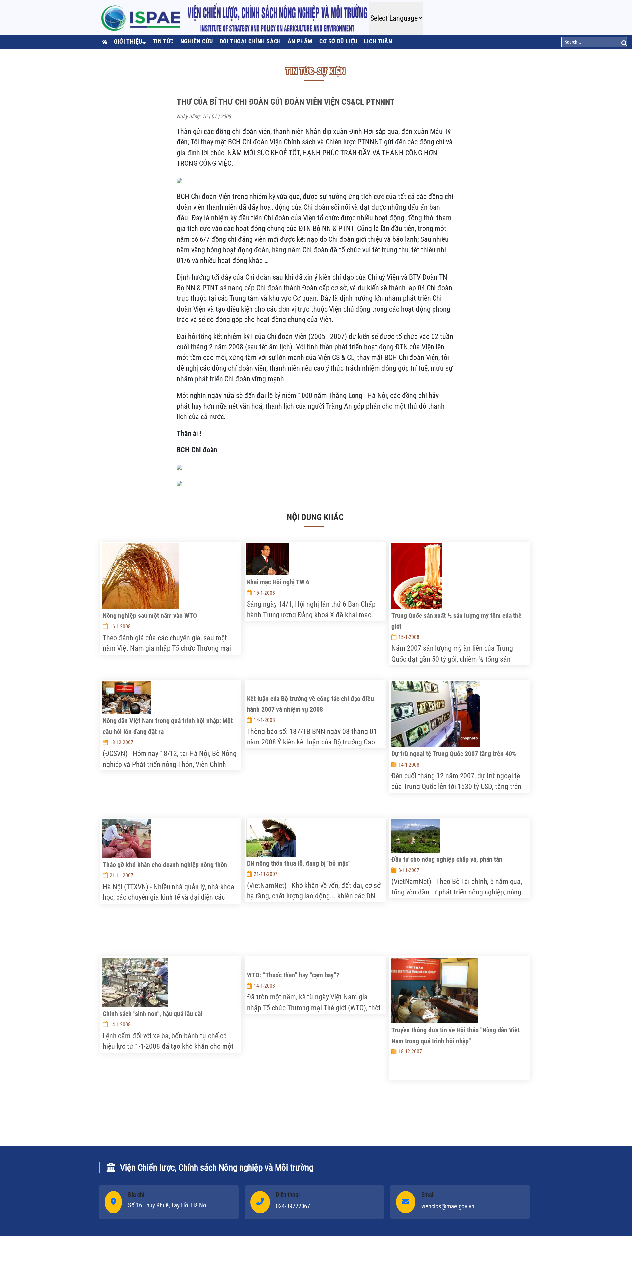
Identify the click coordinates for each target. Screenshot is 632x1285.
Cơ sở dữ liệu (338, 41)
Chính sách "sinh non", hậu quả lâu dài (152, 1014)
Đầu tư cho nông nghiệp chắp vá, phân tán (446, 859)
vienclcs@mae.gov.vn (447, 1206)
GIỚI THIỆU (128, 41)
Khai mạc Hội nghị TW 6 (278, 582)
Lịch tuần (378, 41)
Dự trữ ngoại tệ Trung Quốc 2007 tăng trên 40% (453, 754)
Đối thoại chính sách (250, 41)
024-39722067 (293, 1206)
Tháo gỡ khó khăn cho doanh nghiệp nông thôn (165, 865)
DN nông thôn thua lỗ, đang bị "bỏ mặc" (298, 863)
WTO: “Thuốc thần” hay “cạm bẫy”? (293, 975)
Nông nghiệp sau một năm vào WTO (150, 615)
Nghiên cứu (196, 41)
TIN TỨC (163, 41)
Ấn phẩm (300, 41)
